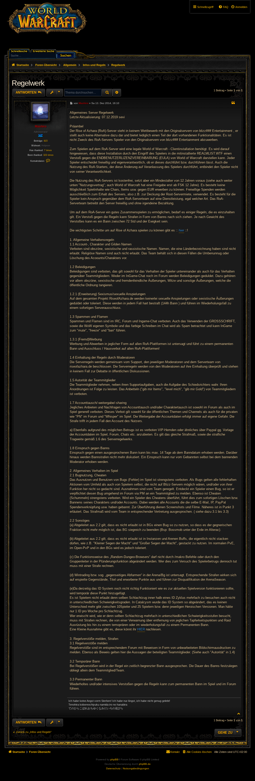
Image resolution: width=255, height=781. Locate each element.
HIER (141, 629)
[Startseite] (47, 26)
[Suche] (65, 55)
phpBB (114, 759)
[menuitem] (239, 7)
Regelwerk (118, 64)
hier (181, 230)
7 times (48, 150)
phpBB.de (145, 764)
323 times (48, 155)
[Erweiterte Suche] (44, 51)
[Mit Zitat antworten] (233, 103)
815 (46, 141)
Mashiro (40, 126)
